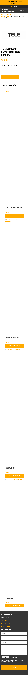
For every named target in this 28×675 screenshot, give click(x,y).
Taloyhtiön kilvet (5, 16)
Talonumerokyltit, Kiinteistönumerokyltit (11, 15)
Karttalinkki (4, 620)
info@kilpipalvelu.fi (7, 626)
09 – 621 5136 (6, 623)
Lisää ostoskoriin (10, 77)
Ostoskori (14, 6)
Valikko (22, 10)
